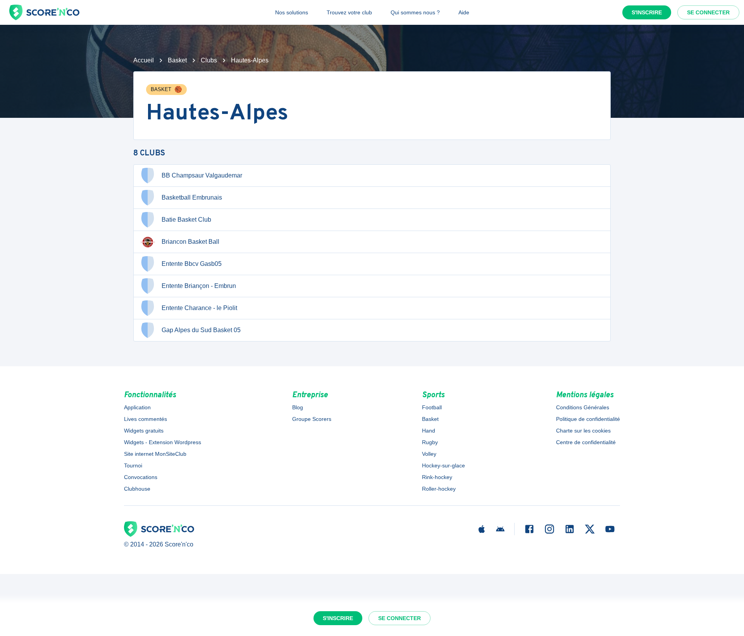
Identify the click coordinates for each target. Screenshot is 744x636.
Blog (297, 407)
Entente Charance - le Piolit (199, 308)
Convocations (140, 477)
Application (137, 407)
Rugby (430, 442)
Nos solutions (291, 12)
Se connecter (708, 12)
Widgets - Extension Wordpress (162, 442)
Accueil (143, 60)
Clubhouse (137, 489)
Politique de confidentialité (588, 419)
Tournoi (133, 465)
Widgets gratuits (144, 430)
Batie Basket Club (186, 219)
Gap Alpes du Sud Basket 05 (201, 330)
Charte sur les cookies (583, 430)
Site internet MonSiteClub (155, 454)
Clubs (209, 60)
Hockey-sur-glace (443, 465)
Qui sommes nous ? (415, 12)
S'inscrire (647, 12)
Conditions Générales (582, 407)
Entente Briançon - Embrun (199, 286)
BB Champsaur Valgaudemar (202, 175)
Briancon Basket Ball (190, 241)
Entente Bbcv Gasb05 (192, 263)
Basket (177, 60)
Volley (429, 454)
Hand (428, 430)
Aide (463, 12)
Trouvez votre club (349, 12)
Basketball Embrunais (192, 197)
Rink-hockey (437, 477)
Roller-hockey (439, 489)
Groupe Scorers (311, 419)
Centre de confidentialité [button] (586, 442)
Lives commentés (145, 419)
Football (432, 407)
